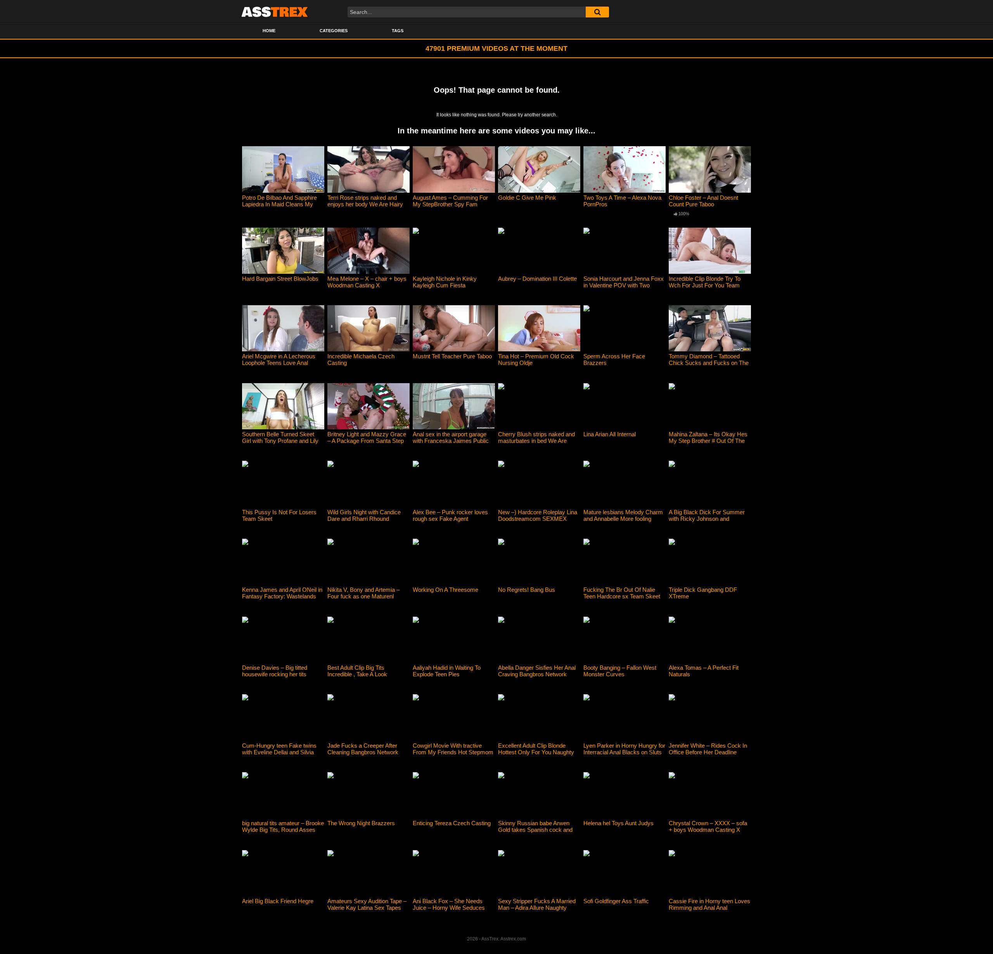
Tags (397, 30)
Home (269, 30)
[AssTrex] (274, 11)
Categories (334, 30)
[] (597, 12)
